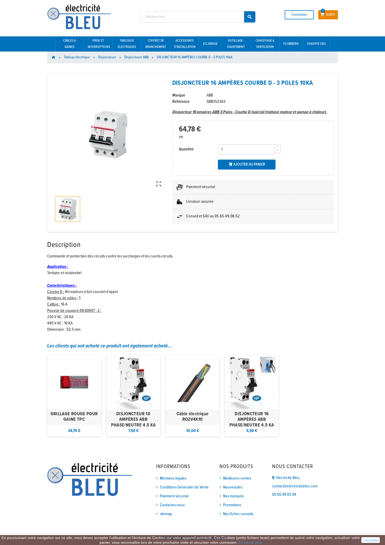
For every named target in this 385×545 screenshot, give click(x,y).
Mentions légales (173, 478)
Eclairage (210, 44)
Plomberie (291, 44)
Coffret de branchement (155, 43)
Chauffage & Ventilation (265, 43)
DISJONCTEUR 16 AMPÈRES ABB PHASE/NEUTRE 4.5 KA (251, 419)
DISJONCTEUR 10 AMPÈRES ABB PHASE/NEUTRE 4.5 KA (133, 419)
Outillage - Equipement (236, 43)
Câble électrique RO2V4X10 (193, 417)
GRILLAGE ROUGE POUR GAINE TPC (74, 417)
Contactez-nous (172, 505)
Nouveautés (232, 487)
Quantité (186, 149)
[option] (74, 396)
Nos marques (233, 496)
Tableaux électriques (127, 43)
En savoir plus (250, 542)
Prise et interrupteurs (99, 43)
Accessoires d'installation (185, 43)
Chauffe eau (316, 44)
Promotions (232, 505)
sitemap (166, 514)
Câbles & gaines (69, 43)
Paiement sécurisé (174, 496)
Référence (181, 101)
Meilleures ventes (237, 478)
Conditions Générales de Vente (184, 487)
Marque (178, 95)
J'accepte (370, 540)
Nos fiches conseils (238, 514)
